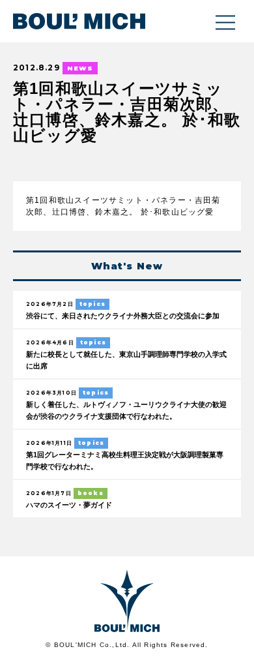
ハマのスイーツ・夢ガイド (69, 505)
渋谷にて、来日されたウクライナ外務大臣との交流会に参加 (122, 316)
